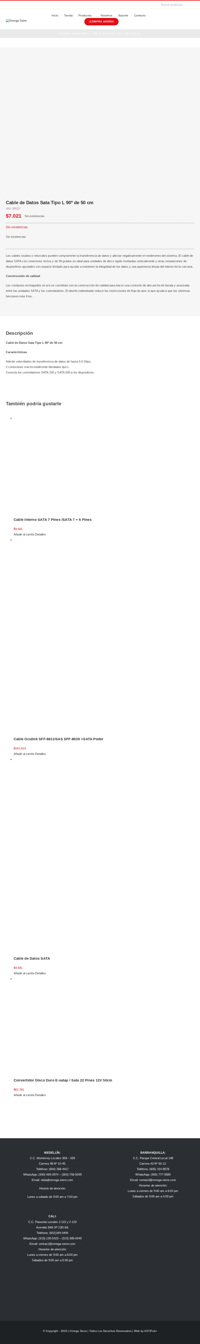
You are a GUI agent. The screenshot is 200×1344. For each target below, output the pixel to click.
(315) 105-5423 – (50, 1238)
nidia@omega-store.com (57, 1180)
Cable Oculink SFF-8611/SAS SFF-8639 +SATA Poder (59, 739)
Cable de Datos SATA (32, 958)
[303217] (100, 123)
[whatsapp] (19, 4)
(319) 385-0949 (72, 1238)
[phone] (32, 4)
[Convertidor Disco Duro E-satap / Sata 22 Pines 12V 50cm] (104, 1025)
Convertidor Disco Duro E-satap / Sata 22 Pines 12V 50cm (63, 1080)
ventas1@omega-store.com (57, 1243)
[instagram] (13, 4)
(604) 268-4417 (59, 1169)
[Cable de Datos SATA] (104, 854)
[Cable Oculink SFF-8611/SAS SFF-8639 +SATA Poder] (104, 634)
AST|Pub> (150, 1330)
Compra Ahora (80, 33)
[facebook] (7, 4)
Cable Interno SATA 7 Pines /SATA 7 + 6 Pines (53, 520)
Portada (64, 33)
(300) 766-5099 (72, 1174)
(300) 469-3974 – (50, 1174)
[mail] (26, 4)
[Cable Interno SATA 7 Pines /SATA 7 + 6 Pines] (104, 464)
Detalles (40, 534)
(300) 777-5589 (161, 1174)
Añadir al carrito (24, 534)
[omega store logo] (16, 20)
